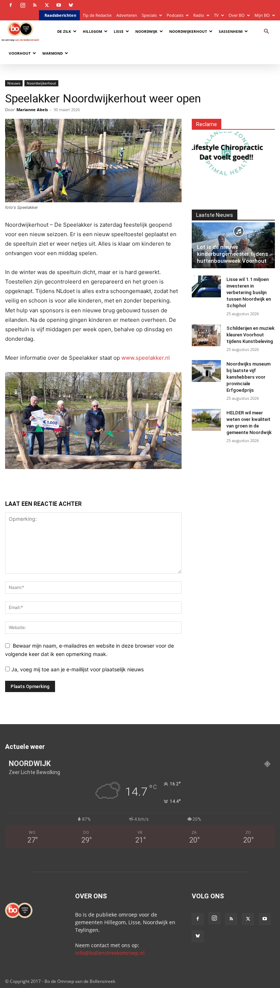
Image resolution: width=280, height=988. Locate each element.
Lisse (119, 31)
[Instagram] (22, 5)
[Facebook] (10, 5)
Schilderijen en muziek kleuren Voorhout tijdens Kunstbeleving (250, 334)
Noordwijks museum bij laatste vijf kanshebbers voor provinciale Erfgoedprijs (248, 377)
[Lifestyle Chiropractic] (219, 152)
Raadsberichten (60, 15)
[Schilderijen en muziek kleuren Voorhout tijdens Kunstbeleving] (206, 335)
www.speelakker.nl (145, 357)
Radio (198, 15)
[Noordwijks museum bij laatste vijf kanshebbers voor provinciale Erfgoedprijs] (206, 371)
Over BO (237, 15)
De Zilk (64, 31)
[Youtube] (58, 5)
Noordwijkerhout (188, 31)
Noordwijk (146, 31)
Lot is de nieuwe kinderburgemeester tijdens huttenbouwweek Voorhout (232, 254)
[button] (266, 31)
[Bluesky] (70, 5)
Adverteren (126, 15)
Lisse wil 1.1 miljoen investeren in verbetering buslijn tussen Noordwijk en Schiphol (248, 292)
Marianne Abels (32, 109)
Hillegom (92, 31)
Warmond (52, 53)
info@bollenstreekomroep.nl (110, 952)
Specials (149, 15)
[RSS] (34, 5)
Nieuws (13, 83)
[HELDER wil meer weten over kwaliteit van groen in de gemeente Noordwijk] (206, 420)
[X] (46, 5)
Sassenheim (230, 31)
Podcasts (175, 15)
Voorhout (20, 53)
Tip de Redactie (97, 15)
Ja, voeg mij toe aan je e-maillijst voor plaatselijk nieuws (77, 669)
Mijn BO (262, 15)
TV (216, 15)
